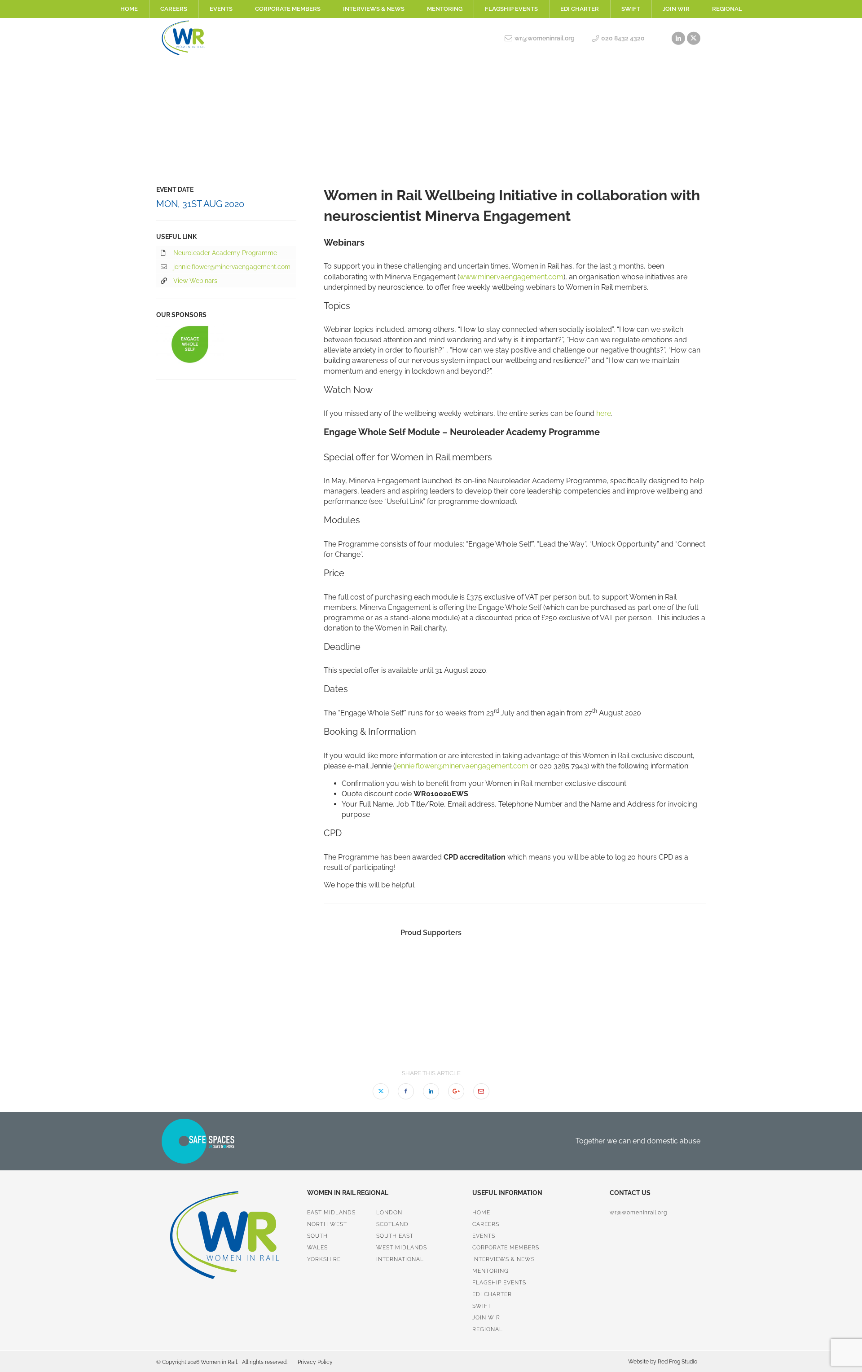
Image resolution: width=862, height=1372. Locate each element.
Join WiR (676, 8)
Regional (727, 8)
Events (221, 8)
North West (327, 1224)
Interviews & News (374, 8)
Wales (317, 1247)
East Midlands (331, 1212)
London (389, 1212)
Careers (173, 8)
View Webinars (195, 280)
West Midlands (401, 1247)
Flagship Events (511, 8)
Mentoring (444, 8)
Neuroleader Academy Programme (225, 252)
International (400, 1259)
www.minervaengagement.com (511, 277)
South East (394, 1236)
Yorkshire (324, 1259)
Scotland (392, 1224)
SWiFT (630, 8)
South (317, 1236)
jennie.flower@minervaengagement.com (461, 766)
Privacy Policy (315, 1362)
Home (129, 8)
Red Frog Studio (676, 1362)
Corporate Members (288, 8)
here (603, 413)
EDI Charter (579, 8)
